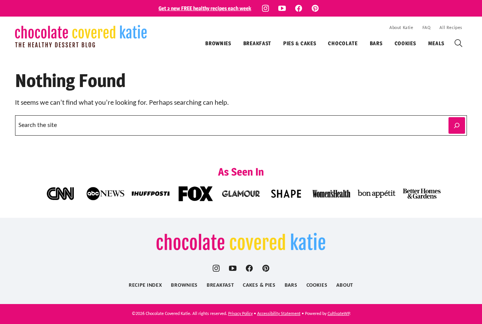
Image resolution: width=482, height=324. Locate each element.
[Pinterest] (315, 8)
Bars (376, 43)
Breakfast (257, 43)
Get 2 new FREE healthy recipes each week (205, 8)
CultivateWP (338, 314)
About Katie (401, 28)
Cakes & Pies (259, 285)
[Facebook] (298, 8)
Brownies (218, 43)
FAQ (427, 28)
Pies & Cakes (299, 43)
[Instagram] (265, 8)
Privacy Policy (240, 314)
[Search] (458, 43)
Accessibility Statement (278, 314)
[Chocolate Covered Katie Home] (81, 36)
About (344, 285)
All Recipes (450, 28)
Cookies (405, 43)
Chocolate (342, 43)
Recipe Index (145, 285)
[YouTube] (282, 8)
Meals (436, 43)
